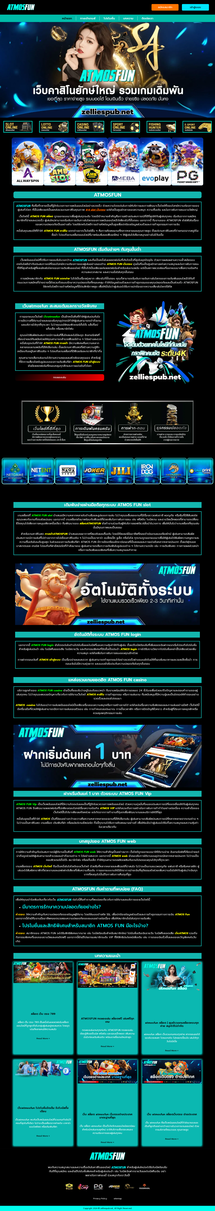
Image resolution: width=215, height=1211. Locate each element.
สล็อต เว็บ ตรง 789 (43, 1014)
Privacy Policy (100, 1198)
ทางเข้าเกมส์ (87, 18)
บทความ (128, 18)
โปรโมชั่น (109, 18)
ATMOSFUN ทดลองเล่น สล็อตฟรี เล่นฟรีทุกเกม (107, 1020)
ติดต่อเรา (147, 18)
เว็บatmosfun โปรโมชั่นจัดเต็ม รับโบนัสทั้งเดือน (43, 1109)
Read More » (43, 1038)
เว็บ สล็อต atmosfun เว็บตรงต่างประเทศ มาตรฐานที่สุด (107, 1116)
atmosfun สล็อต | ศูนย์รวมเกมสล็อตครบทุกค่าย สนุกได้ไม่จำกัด (172, 1024)
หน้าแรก (67, 18)
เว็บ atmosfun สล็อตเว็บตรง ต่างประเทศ (172, 1114)
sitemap (118, 1198)
